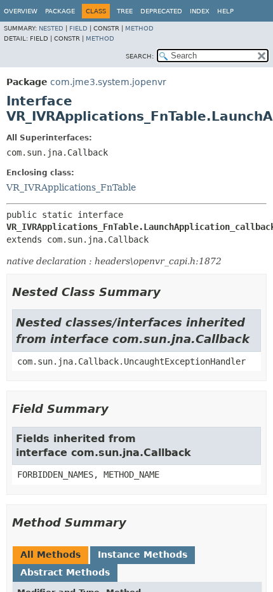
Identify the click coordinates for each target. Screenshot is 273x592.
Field (78, 28)
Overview (20, 11)
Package (60, 11)
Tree (125, 11)
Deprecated (161, 11)
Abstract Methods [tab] (65, 572)
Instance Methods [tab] (142, 554)
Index (200, 11)
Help (225, 11)
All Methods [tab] (50, 554)
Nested (51, 28)
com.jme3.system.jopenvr (108, 82)
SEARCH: (140, 56)
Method (139, 28)
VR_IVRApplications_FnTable (71, 187)
